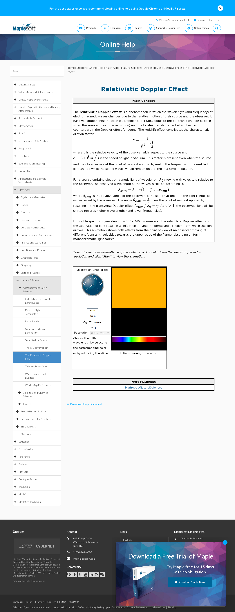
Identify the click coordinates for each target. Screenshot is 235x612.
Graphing (26, 265)
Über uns (18, 531)
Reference (24, 456)
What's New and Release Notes (36, 92)
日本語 (62, 601)
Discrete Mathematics (33, 227)
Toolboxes (24, 486)
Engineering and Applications (36, 235)
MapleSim (24, 494)
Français (39, 601)
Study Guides (26, 449)
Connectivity (26, 171)
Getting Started (27, 84)
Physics (23, 133)
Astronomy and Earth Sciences (163, 67)
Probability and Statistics (34, 411)
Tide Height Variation (36, 366)
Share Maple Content (30, 118)
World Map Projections (38, 385)
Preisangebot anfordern (208, 20)
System (23, 464)
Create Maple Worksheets (33, 99)
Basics (24, 204)
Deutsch (51, 601)
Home (71, 67)
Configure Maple (28, 479)
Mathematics (26, 125)
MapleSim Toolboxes (30, 501)
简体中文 (74, 601)
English (28, 601)
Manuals (23, 471)
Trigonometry (28, 426)
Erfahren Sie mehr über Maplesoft (29, 581)
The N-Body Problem (36, 347)
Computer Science (31, 219)
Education (24, 441)
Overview (26, 434)
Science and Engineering (32, 163)
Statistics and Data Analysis (34, 140)
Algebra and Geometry (33, 197)
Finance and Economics (33, 242)
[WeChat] (102, 574)
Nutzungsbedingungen (98, 607)
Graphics (24, 156)
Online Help (96, 67)
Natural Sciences (30, 280)
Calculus (25, 212)
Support (82, 67)
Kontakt (72, 531)
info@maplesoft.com (84, 558)
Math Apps (24, 189)
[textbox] (144, 140)
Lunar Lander (32, 321)
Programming (26, 148)
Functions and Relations (34, 250)
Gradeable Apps (29, 257)
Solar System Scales (36, 340)
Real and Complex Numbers (36, 418)
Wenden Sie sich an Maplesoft (174, 20)
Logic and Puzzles (30, 272)
